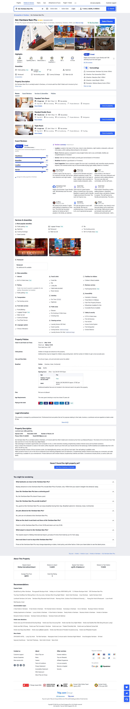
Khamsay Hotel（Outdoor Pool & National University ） (71, 598)
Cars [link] (44, 3)
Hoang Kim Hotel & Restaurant (95, 598)
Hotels (77, 553)
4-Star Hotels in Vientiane (56, 612)
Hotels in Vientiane (95, 553)
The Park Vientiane (41, 636)
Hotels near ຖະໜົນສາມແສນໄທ (40, 630)
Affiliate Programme (62, 660)
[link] (95, 2)
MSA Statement (39, 672)
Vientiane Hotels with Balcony (39, 616)
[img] (34, 37)
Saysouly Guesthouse (19, 640)
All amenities (18, 77)
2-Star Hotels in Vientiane (21, 609)
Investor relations (61, 654)
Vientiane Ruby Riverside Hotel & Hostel (43, 598)
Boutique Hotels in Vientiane (96, 609)
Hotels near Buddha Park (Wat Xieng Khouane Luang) (97, 622)
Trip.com (71, 553)
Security (59, 669)
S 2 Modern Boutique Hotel (80, 591)
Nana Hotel (55, 640)
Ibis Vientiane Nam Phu (26, 20)
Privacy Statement (40, 666)
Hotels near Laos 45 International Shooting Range (27, 622)
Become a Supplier (62, 666)
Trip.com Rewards (62, 657)
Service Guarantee (19, 657)
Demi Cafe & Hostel (45, 640)
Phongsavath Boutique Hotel (40, 591)
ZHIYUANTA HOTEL (19, 636)
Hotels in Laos (84, 553)
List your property (62, 663)
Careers (37, 660)
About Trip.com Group (41, 675)
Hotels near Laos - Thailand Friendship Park (64, 626)
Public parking (21, 226)
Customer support (18, 654)
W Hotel (100, 636)
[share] (126, 693)
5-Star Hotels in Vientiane (36, 609)
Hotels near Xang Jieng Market (22, 630)
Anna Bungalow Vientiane (89, 636)
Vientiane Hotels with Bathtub (57, 616)
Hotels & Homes (29, 3)
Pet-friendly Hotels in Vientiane (53, 609)
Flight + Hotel (67, 3)
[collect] (126, 687)
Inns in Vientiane (82, 609)
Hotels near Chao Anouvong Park (52, 622)
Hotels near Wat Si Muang (21, 626)
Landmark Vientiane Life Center (22, 598)
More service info (18, 660)
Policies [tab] (53, 93)
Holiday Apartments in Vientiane (22, 612)
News (36, 657)
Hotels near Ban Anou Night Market (72, 622)
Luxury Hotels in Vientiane (40, 612)
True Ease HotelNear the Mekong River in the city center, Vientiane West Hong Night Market (39, 595)
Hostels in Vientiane (102, 612)
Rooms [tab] (17, 93)
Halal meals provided (57, 288)
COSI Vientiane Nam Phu (95, 591)
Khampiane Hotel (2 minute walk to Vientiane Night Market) (64, 636)
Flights (19, 3)
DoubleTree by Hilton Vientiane (22, 591)
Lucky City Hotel (30, 636)
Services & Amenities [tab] (41, 93)
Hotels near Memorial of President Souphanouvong (64, 630)
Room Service (55, 291)
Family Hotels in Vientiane (71, 612)
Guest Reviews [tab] (27, 93)
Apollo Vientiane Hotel (95, 595)
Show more (18, 86)
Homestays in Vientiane (69, 609)
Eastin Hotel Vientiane (72, 595)
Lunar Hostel (109, 598)
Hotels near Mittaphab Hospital (87, 630)
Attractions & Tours (54, 3)
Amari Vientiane (83, 595)
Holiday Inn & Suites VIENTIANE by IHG (60, 591)
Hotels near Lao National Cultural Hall (87, 626)
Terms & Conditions (40, 663)
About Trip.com (39, 654)
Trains (38, 3)
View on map (87, 86)
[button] (75, 3)
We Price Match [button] (94, 22)
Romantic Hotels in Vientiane (22, 616)
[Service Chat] (126, 699)
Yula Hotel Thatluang (32, 640)
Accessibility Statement (41, 669)
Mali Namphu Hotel (19, 602)
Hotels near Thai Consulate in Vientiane (40, 626)
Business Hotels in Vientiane (87, 612)
